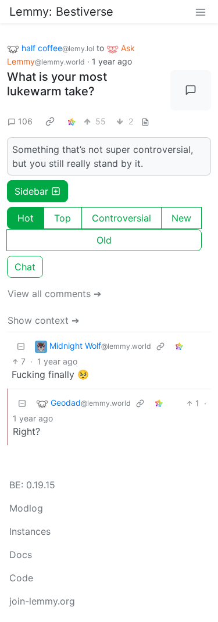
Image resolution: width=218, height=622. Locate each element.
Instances (30, 531)
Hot (25, 218)
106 (25, 121)
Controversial (121, 218)
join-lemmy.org (42, 601)
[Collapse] (21, 346)
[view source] (145, 121)
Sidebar (31, 191)
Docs (20, 554)
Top (62, 218)
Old (104, 240)
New (181, 218)
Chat (25, 267)
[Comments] (190, 90)
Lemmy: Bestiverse (61, 12)
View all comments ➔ (54, 293)
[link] (50, 121)
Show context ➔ (43, 320)
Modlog (26, 508)
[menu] (200, 11)
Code (21, 578)
